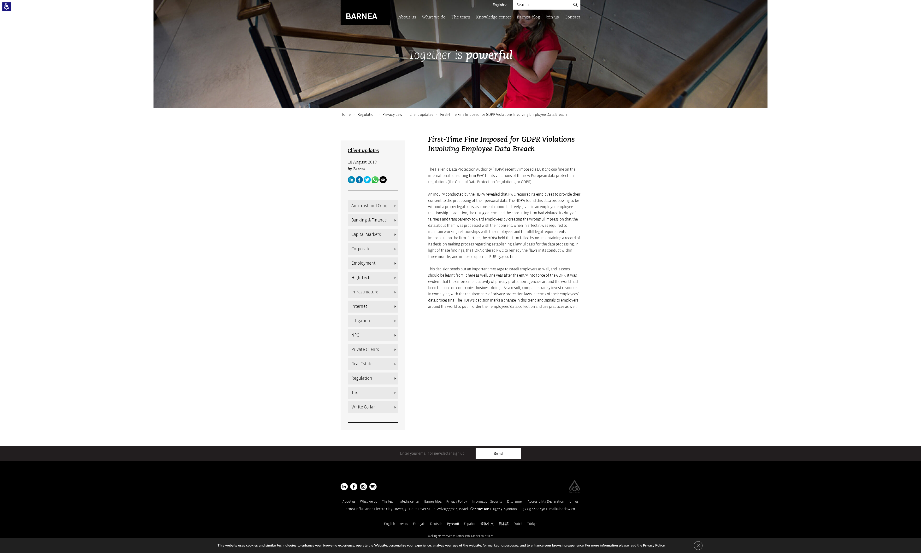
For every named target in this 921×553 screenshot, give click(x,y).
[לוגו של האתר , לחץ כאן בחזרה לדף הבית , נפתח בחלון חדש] (373, 486)
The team (460, 17)
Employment (363, 263)
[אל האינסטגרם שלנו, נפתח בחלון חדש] (363, 486)
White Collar (363, 407)
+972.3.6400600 (505, 509)
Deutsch (436, 524)
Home (346, 114)
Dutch (518, 524)
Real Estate (361, 364)
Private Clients (365, 349)
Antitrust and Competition (374, 206)
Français (419, 524)
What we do (434, 17)
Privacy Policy (456, 501)
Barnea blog (528, 17)
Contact (572, 17)
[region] (460, 114)
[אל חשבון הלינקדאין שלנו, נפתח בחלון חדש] (344, 486)
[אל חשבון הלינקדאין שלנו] (351, 179)
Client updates (421, 114)
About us (407, 17)
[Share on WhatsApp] (375, 179)
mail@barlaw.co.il (563, 509)
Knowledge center (493, 17)
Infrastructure (364, 292)
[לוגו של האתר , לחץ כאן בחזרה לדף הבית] (365, 12)
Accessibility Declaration (546, 501)
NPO (355, 335)
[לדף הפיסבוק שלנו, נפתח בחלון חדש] (359, 179)
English (498, 5)
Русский (453, 524)
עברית (404, 524)
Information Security (487, 501)
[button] (6, 6)
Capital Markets (366, 234)
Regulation (367, 114)
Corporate (360, 249)
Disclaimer (515, 501)
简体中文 (487, 524)
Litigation (360, 321)
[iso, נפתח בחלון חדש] (574, 491)
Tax (354, 392)
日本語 (504, 524)
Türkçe (532, 524)
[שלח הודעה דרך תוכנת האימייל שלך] (383, 179)
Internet (359, 306)
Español (470, 524)
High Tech (361, 277)
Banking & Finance (369, 220)
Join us (552, 17)
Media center (409, 501)
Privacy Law (392, 114)
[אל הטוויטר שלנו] (367, 179)
